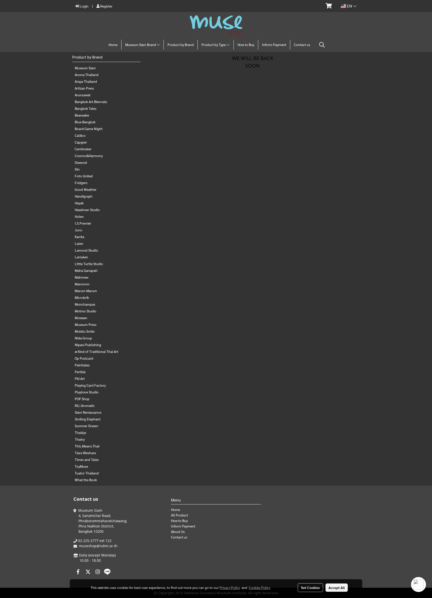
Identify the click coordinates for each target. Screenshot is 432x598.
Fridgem (81, 182)
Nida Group (83, 338)
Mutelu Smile (84, 331)
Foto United (84, 176)
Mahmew (81, 277)
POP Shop (82, 398)
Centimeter (83, 149)
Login (83, 6)
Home (113, 44)
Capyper (81, 142)
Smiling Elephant (87, 419)
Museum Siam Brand (141, 44)
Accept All (336, 587)
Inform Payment (274, 44)
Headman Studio (87, 209)
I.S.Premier (83, 223)
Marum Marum (86, 290)
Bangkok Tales (85, 108)
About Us (178, 531)
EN (349, 6)
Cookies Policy (259, 587)
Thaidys (80, 432)
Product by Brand (181, 44)
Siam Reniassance (88, 412)
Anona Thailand (86, 74)
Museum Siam (85, 68)
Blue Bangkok (85, 122)
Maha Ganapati (86, 270)
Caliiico (80, 135)
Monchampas (85, 304)
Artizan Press (84, 88)
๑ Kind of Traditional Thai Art (96, 351)
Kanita (79, 236)
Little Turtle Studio (89, 263)
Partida (80, 371)
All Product (179, 515)
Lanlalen (81, 257)
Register (106, 6)
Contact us (302, 44)
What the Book (86, 479)
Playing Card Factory (90, 385)
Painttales (82, 365)
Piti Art (80, 378)
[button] (322, 45)
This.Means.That (87, 446)
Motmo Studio (85, 311)
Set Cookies (310, 587)
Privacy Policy (230, 587)
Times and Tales (87, 459)
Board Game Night (88, 128)
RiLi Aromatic (85, 405)
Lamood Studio (86, 250)
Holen (79, 216)
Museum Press (85, 324)
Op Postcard (84, 358)
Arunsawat (82, 95)
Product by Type (214, 44)
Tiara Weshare (85, 452)
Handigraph (83, 196)
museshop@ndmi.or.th (98, 545)
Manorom (82, 284)
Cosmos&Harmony (89, 155)
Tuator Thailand (87, 473)
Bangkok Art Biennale (91, 101)
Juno (78, 230)
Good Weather (85, 189)
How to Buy (246, 44)
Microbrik (82, 297)
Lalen (79, 243)
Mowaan (81, 317)
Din (77, 169)
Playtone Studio (86, 392)
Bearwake (82, 115)
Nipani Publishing (88, 344)
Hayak (79, 203)
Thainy (80, 439)
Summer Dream (86, 425)
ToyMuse (81, 466)
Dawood (81, 162)
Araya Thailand (86, 81)
